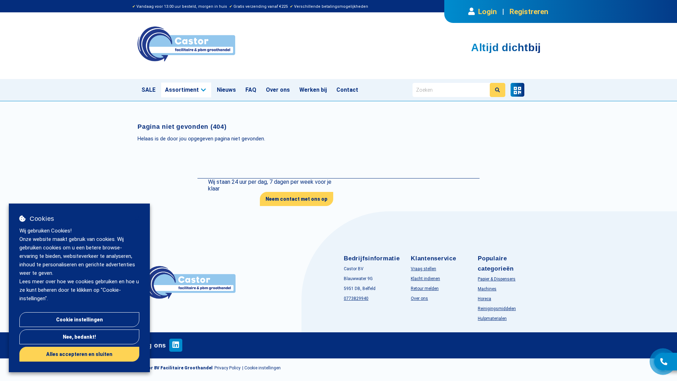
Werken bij (313, 89)
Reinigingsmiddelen (497, 308)
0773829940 (356, 298)
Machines (487, 288)
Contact (347, 89)
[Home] (235, 43)
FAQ (250, 89)
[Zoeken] (497, 90)
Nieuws (226, 89)
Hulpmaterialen (492, 318)
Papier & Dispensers (497, 279)
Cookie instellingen (79, 319)
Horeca (484, 298)
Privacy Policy (227, 367)
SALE (148, 89)
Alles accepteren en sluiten (79, 354)
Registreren (529, 11)
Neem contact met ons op (297, 199)
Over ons (278, 89)
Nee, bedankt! (79, 337)
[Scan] (517, 90)
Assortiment (182, 89)
